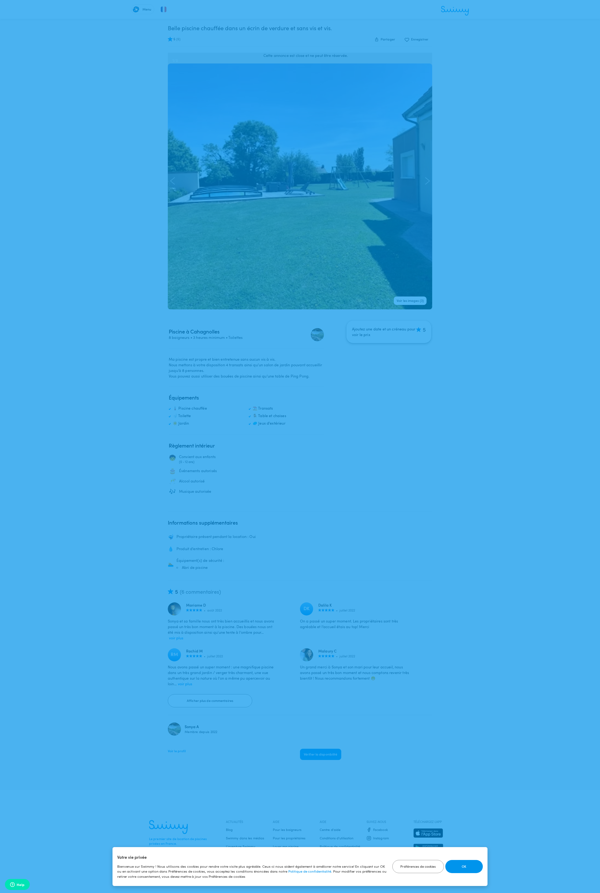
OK (464, 866)
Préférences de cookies (418, 866)
